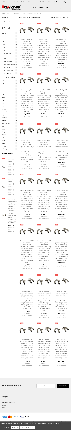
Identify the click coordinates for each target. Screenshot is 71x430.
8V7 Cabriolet (7, 59)
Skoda (3, 140)
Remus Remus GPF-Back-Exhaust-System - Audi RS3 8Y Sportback (12, 163)
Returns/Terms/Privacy (8, 402)
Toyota (4, 146)
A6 (3, 86)
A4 (3, 80)
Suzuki (4, 143)
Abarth (4, 33)
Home (34, 7)
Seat (3, 137)
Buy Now (27, 33)
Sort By (53, 17)
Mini (3, 126)
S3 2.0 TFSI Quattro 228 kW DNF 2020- (11, 77)
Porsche (4, 134)
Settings (6, 427)
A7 (3, 89)
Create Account (58, 2)
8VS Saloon (7, 67)
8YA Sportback (8, 73)
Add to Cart (27, 30)
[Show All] (47, 7)
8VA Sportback (8, 61)
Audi (3, 39)
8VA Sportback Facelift (10, 64)
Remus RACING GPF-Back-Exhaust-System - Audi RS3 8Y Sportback (12, 183)
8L (4, 47)
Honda (4, 109)
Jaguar (4, 115)
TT (3, 95)
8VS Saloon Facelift (9, 70)
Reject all (15, 427)
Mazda (4, 120)
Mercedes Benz (6, 123)
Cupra (3, 100)
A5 (3, 83)
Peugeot (4, 132)
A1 (3, 42)
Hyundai (4, 112)
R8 (3, 92)
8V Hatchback (7, 53)
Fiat (3, 103)
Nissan (4, 129)
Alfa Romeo (5, 36)
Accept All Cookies (27, 427)
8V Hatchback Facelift (9, 56)
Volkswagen (5, 149)
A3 (4, 44)
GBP (49, 2)
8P (5, 50)
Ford (3, 106)
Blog (3, 407)
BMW (3, 97)
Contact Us (5, 405)
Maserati (4, 117)
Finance (41, 7)
